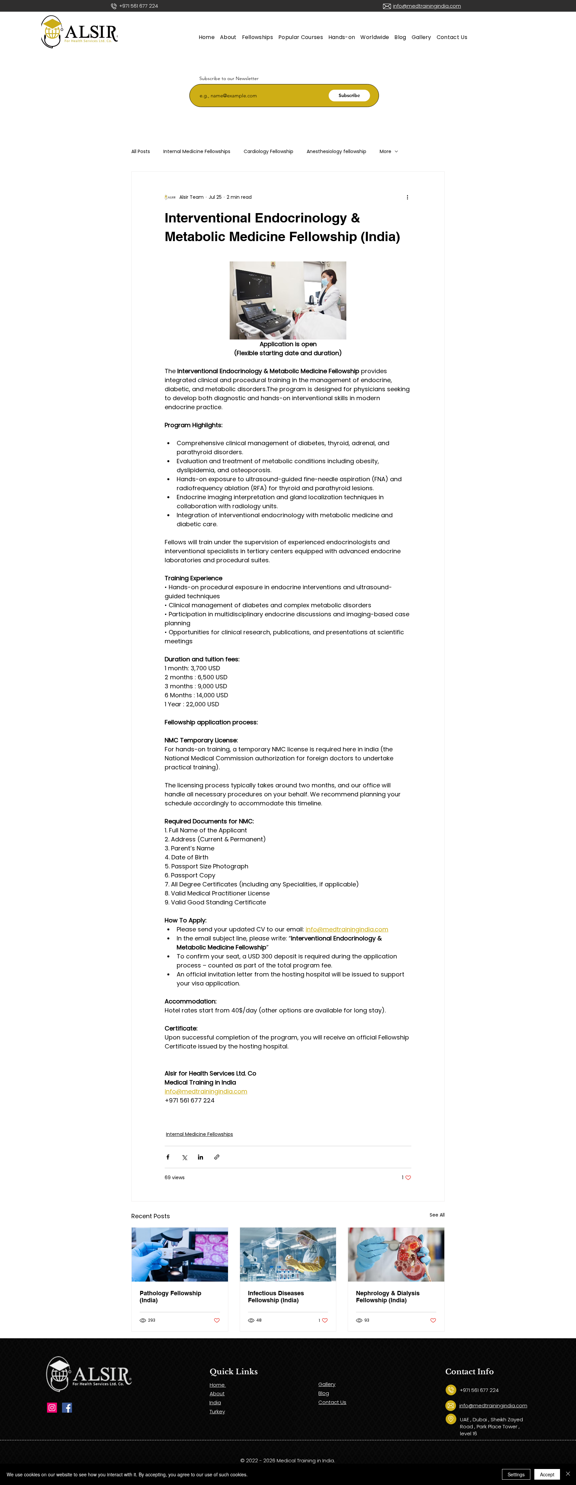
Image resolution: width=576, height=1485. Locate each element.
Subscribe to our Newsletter (229, 78)
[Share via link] (217, 1157)
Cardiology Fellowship (268, 151)
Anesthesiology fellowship (336, 151)
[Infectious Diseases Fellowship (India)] (288, 1255)
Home (218, 1384)
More (385, 151)
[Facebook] (67, 1408)
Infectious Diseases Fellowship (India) (276, 1297)
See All (437, 1215)
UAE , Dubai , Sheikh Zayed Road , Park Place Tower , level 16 (491, 1426)
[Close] (568, 1474)
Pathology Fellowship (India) (170, 1297)
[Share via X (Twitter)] (184, 1157)
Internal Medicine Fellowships (196, 151)
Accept (547, 1474)
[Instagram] (52, 1408)
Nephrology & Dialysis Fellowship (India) (388, 1297)
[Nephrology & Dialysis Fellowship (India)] (396, 1255)
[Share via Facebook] (168, 1157)
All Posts (140, 151)
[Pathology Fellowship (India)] (180, 1255)
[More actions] (407, 197)
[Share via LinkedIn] (200, 1157)
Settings (516, 1474)
